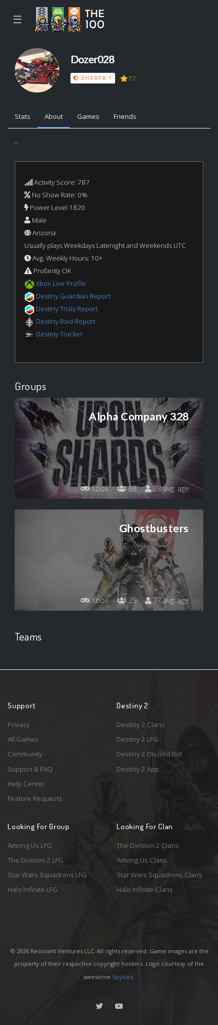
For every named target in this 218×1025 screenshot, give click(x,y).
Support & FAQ (30, 769)
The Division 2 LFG (35, 860)
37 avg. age (170, 600)
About (54, 116)
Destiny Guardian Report (73, 296)
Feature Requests (35, 798)
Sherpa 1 (96, 77)
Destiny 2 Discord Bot (149, 753)
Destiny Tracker (59, 333)
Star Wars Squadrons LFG (47, 874)
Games (88, 116)
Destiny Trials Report (67, 308)
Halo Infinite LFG (32, 889)
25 (131, 600)
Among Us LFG (30, 845)
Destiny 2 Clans (141, 724)
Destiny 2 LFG (137, 739)
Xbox (99, 488)
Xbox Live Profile (61, 283)
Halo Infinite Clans (145, 889)
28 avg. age (170, 488)
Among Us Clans (142, 860)
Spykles (122, 976)
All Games (23, 739)
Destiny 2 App (138, 769)
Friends (125, 116)
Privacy (19, 724)
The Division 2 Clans (148, 845)
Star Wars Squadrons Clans (159, 874)
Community (25, 753)
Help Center (26, 783)
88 (131, 488)
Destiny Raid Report (65, 321)
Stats (22, 116)
